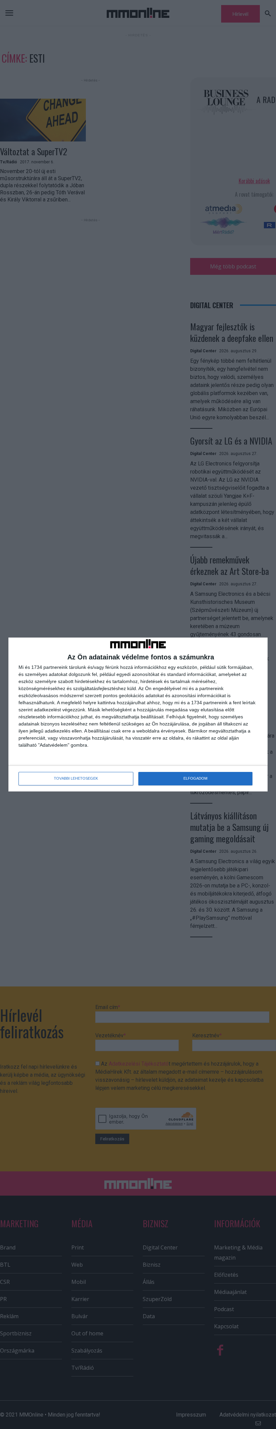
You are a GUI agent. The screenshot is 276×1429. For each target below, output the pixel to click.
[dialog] (138, 714)
